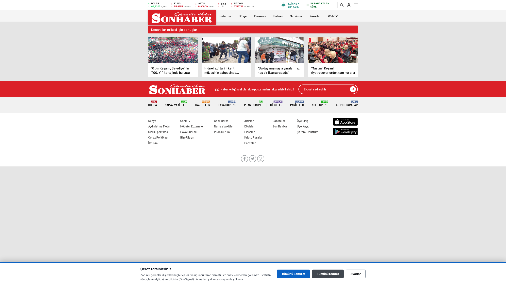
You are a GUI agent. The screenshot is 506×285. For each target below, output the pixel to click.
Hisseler (276, 104)
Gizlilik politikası (158, 132)
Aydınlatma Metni (159, 126)
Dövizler (249, 126)
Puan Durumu (253, 104)
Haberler (225, 16)
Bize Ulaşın (187, 137)
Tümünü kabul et (293, 274)
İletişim (153, 143)
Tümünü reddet (328, 274)
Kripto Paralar (347, 104)
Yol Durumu (320, 104)
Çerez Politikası (158, 137)
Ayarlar (355, 274)
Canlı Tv (185, 121)
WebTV (333, 16)
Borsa (152, 104)
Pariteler (297, 104)
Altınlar (249, 121)
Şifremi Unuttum (307, 132)
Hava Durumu (227, 104)
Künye (152, 121)
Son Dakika (280, 126)
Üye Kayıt (303, 126)
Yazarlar (315, 16)
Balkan (278, 16)
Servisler (296, 16)
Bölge (243, 16)
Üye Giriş (302, 121)
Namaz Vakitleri (176, 104)
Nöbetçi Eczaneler (192, 126)
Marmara (260, 16)
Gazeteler (202, 104)
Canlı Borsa (221, 121)
